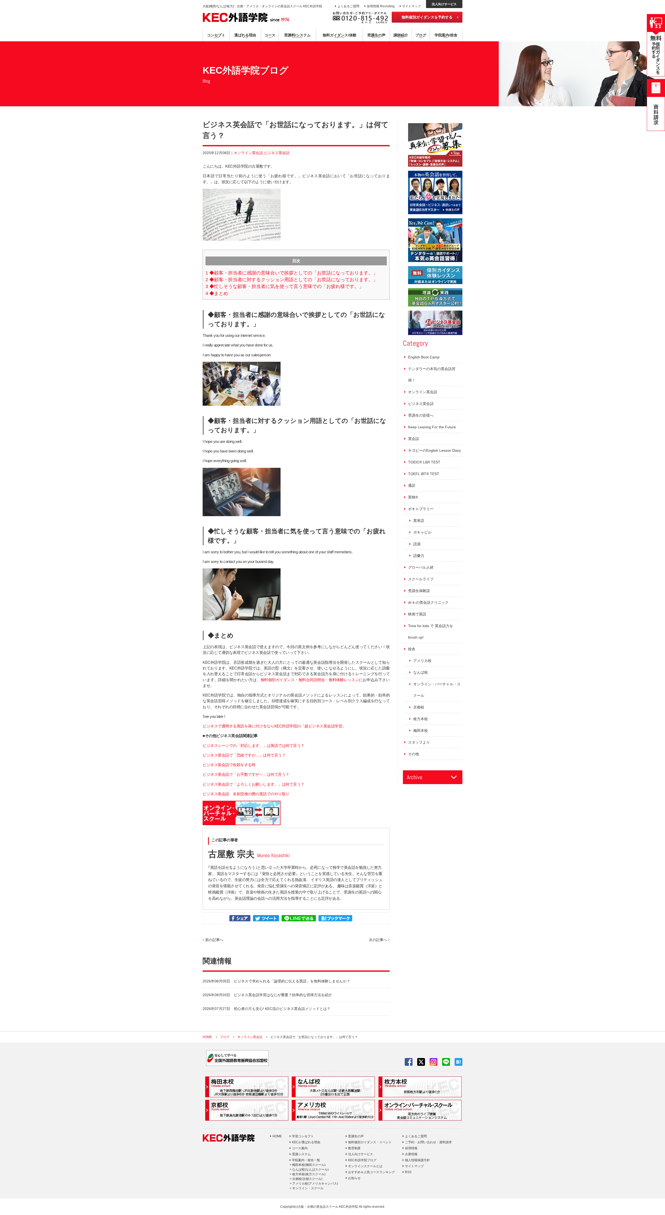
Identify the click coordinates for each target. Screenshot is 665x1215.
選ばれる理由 (245, 35)
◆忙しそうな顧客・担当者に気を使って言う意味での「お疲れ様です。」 (284, 286)
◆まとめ (216, 293)
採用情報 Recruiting (381, 6)
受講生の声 (376, 35)
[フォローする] (409, 1061)
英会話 (413, 439)
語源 (417, 544)
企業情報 (411, 1154)
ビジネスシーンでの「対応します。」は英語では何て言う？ (253, 746)
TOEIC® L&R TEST (424, 462)
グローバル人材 (421, 567)
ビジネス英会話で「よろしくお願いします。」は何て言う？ (253, 784)
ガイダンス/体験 (339, 35)
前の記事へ (214, 940)
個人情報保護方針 (417, 1160)
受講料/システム (297, 35)
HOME (277, 1136)
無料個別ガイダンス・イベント (370, 1142)
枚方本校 (420, 719)
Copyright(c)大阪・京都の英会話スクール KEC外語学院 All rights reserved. (332, 1207)
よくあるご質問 (348, 6)
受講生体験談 (419, 591)
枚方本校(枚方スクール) (308, 1174)
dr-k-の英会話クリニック (428, 602)
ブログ (420, 35)
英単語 (418, 520)
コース (269, 35)
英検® (413, 497)
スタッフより (419, 742)
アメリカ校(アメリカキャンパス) (315, 1183)
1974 (279, 19)
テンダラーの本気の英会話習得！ (431, 374)
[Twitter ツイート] (266, 918)
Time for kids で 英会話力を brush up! (430, 631)
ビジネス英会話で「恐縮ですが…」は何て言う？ (244, 755)
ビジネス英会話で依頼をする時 (229, 765)
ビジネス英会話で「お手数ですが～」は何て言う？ (246, 774)
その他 (413, 754)
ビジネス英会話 (276, 153)
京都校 (418, 707)
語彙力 (418, 556)
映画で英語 (417, 614)
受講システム (301, 1154)
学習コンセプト (303, 1136)
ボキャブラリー (421, 509)
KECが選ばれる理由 (306, 1142)
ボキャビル (422, 532)
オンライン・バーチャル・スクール (437, 690)
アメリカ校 (422, 661)
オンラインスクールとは (365, 1166)
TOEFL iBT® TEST (423, 474)
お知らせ (354, 1178)
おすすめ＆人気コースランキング (371, 1172)
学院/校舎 (446, 35)
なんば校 (420, 672)
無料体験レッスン (344, 680)
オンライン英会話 (248, 153)
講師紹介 (401, 35)
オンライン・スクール (307, 1188)
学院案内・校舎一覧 (306, 1160)
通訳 (411, 485)
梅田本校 (420, 730)
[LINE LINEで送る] (299, 918)
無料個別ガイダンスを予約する (427, 17)
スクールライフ (421, 579)
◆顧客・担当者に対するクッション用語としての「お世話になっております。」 (291, 279)
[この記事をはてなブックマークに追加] (335, 918)
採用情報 (411, 1148)
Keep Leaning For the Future (432, 427)
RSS (408, 1172)
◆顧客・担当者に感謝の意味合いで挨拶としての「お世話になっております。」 (291, 272)
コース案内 (300, 1148)
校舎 (411, 649)
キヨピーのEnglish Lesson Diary (434, 450)
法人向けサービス (444, 4)
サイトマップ (411, 6)
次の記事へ (378, 940)
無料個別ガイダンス (278, 680)
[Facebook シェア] (239, 918)
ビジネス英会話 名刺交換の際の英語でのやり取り (246, 794)
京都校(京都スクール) (307, 1179)
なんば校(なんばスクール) (310, 1169)
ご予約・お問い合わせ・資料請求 (428, 1142)
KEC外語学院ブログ (362, 1160)
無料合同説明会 (311, 680)
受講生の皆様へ (421, 415)
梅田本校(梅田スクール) (308, 1165)
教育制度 (354, 1148)
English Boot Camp (424, 357)
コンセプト (216, 35)
